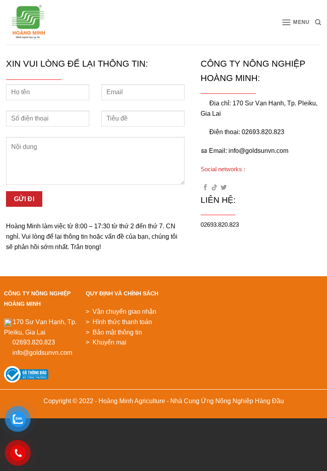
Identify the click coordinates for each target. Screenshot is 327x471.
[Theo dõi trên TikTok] (214, 187)
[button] (295, 22)
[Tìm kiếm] (318, 22)
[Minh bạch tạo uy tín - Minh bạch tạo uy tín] (36, 22)
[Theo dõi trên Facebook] (205, 187)
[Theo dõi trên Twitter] (224, 187)
